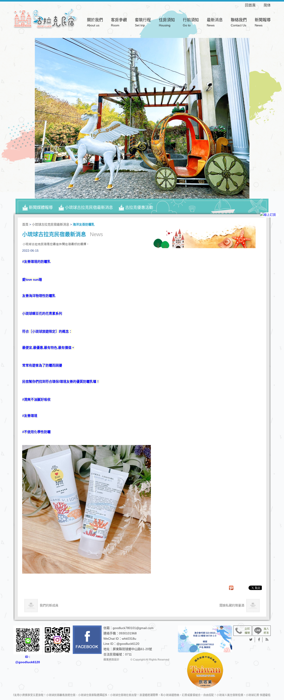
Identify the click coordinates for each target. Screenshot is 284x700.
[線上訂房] (269, 215)
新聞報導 (263, 22)
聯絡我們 (239, 22)
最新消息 (215, 22)
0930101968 (128, 633)
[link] (36, 261)
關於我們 (95, 22)
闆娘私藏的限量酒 (232, 605)
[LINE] (269, 230)
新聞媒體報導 (41, 207)
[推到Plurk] (233, 588)
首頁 (25, 224)
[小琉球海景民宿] (45, 18)
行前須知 (191, 22)
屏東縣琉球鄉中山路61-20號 (132, 649)
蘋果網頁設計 (111, 659)
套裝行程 (143, 22)
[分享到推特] (251, 639)
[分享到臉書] (259, 639)
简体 (267, 5)
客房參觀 (119, 22)
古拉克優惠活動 (139, 207)
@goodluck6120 (127, 643)
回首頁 (254, 5)
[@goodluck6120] (261, 630)
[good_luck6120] (57, 639)
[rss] (267, 639)
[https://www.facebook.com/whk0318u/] (87, 639)
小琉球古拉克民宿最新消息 (89, 207)
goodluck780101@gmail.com (133, 628)
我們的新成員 (48, 605)
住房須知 (167, 22)
